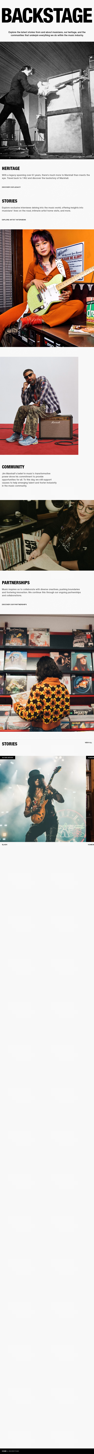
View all (88, 742)
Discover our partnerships (14, 604)
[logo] (10, 10)
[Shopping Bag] (84, 11)
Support (69, 11)
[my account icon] (80, 11)
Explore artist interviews (14, 220)
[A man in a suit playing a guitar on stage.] (47, 100)
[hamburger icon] (88, 11)
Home (4, 1451)
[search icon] (76, 11)
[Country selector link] (88, 5)
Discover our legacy (11, 187)
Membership (59, 5)
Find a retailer (71, 5)
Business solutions (45, 5)
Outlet (82, 5)
